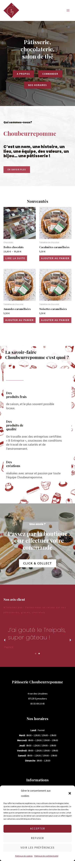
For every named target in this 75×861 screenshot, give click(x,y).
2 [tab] (39, 653)
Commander (50, 73)
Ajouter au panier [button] (55, 258)
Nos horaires (37, 85)
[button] (70, 793)
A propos (23, 73)
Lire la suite (15, 258)
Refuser (37, 838)
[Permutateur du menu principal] (68, 10)
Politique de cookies (24, 856)
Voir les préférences (38, 847)
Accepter (37, 828)
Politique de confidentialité (46, 856)
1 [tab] (36, 653)
